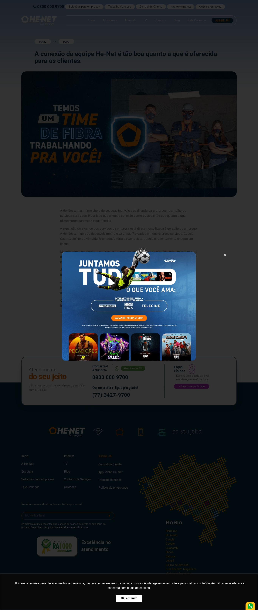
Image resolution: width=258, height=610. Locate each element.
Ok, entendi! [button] (129, 598)
